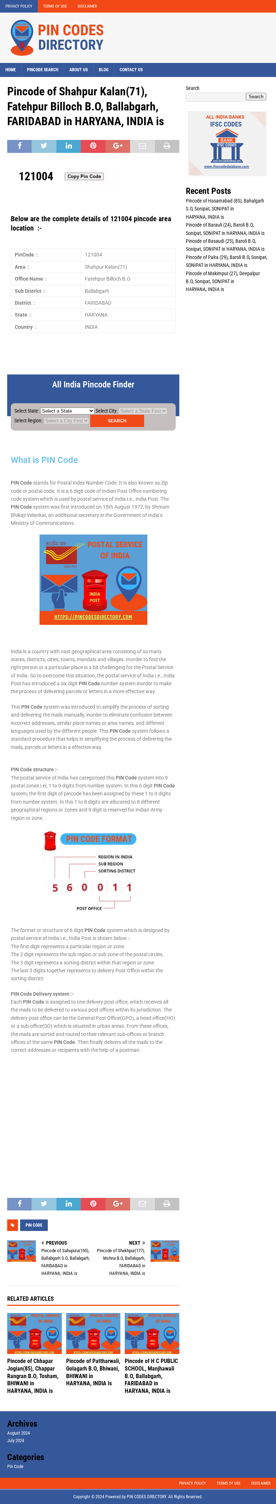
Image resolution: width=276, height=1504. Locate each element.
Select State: (26, 411)
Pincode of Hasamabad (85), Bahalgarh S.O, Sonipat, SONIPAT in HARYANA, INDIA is (225, 209)
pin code (34, 1225)
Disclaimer (87, 6)
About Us (78, 69)
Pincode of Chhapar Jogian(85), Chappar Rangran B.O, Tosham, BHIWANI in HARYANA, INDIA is (33, 1376)
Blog (104, 69)
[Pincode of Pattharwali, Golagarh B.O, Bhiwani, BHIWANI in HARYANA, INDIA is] (93, 1333)
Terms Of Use (55, 6)
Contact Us (131, 69)
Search (192, 88)
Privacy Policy (18, 6)
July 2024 (15, 1440)
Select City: (107, 411)
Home (10, 69)
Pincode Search (42, 69)
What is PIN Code (44, 460)
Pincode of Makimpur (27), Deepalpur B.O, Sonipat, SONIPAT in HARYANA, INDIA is (223, 281)
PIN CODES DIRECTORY (146, 1496)
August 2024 (18, 1433)
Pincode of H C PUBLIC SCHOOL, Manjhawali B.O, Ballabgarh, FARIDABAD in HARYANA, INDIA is (151, 1376)
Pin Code (15, 1466)
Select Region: (28, 420)
